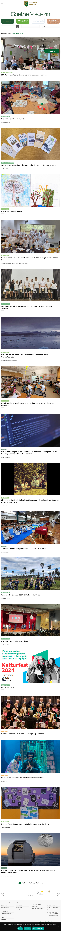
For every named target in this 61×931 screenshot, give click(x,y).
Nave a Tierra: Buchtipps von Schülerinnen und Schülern (25, 824)
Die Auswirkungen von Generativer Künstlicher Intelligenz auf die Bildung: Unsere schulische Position (29, 453)
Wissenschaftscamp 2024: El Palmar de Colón (20, 595)
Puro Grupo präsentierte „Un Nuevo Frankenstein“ (22, 778)
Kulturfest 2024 (7, 688)
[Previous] (2, 894)
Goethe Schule (17, 33)
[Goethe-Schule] (30, 4)
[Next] (58, 894)
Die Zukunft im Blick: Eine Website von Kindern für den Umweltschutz (24, 356)
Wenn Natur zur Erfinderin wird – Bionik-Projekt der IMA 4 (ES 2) (28, 165)
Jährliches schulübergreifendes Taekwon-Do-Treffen (23, 549)
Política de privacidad (38, 928)
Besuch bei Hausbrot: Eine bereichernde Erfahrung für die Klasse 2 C (29, 259)
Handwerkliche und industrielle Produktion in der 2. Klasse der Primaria (28, 404)
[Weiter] (41, 883)
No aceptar (27, 928)
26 (37, 883)
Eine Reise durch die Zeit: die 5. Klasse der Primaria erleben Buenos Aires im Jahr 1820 (30, 501)
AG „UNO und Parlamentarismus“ (15, 641)
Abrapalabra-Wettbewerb (12, 211)
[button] (2, 4)
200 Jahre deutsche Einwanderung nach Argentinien (24, 75)
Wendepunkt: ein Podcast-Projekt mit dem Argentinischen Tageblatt (26, 307)
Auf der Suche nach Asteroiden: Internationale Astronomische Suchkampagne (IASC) (28, 871)
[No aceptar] (59, 927)
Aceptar (20, 928)
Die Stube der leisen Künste (13, 119)
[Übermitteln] (17, 26)
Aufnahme (52, 51)
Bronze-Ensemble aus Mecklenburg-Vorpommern (22, 734)
